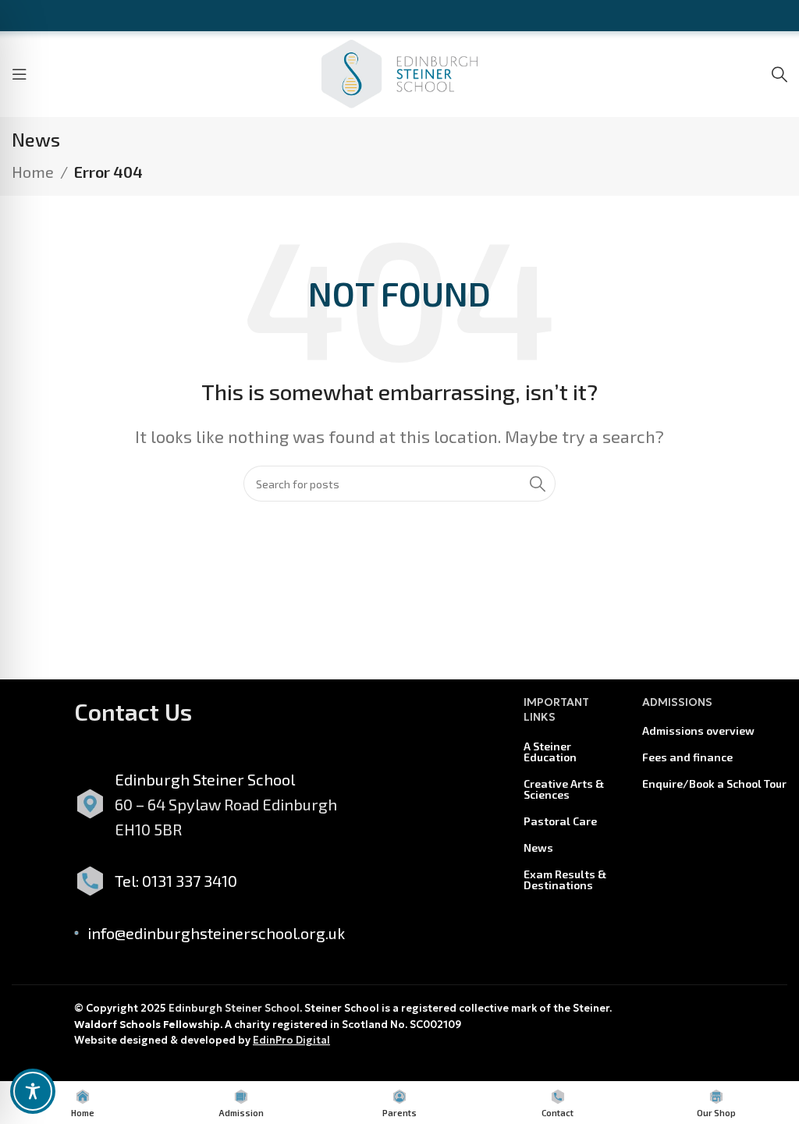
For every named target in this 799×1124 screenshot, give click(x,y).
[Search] (779, 74)
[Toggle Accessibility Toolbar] (33, 1091)
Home (33, 171)
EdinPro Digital (291, 1040)
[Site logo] (399, 71)
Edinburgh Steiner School (234, 1008)
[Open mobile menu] (19, 74)
